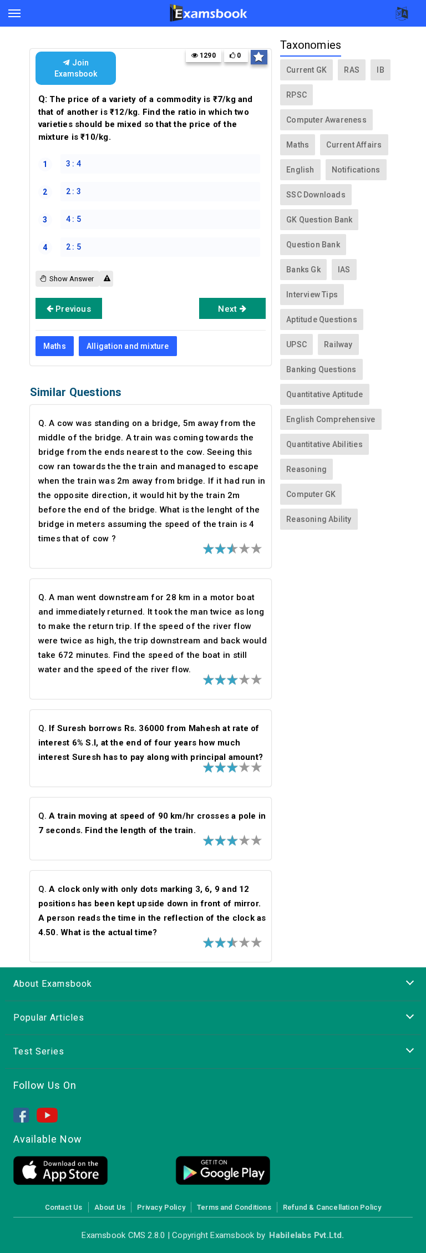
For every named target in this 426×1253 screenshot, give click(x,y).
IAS (344, 269)
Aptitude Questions (321, 319)
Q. (150, 742)
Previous (72, 309)
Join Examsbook (75, 68)
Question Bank (313, 244)
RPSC (296, 94)
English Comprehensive (330, 419)
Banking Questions (321, 369)
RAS (351, 69)
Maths (54, 346)
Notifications (356, 169)
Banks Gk (303, 269)
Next (228, 309)
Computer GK (311, 494)
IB (380, 69)
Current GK (306, 69)
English (300, 169)
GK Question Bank (319, 219)
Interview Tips (312, 294)
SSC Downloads (316, 194)
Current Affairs (354, 144)
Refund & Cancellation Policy (332, 1207)
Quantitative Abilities (324, 444)
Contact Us (64, 1207)
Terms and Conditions (234, 1207)
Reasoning (306, 469)
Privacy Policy (161, 1207)
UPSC (296, 344)
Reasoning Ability (319, 519)
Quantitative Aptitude (324, 394)
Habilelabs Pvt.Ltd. (306, 1235)
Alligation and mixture (128, 346)
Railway (338, 344)
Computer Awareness (326, 119)
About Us (110, 1207)
